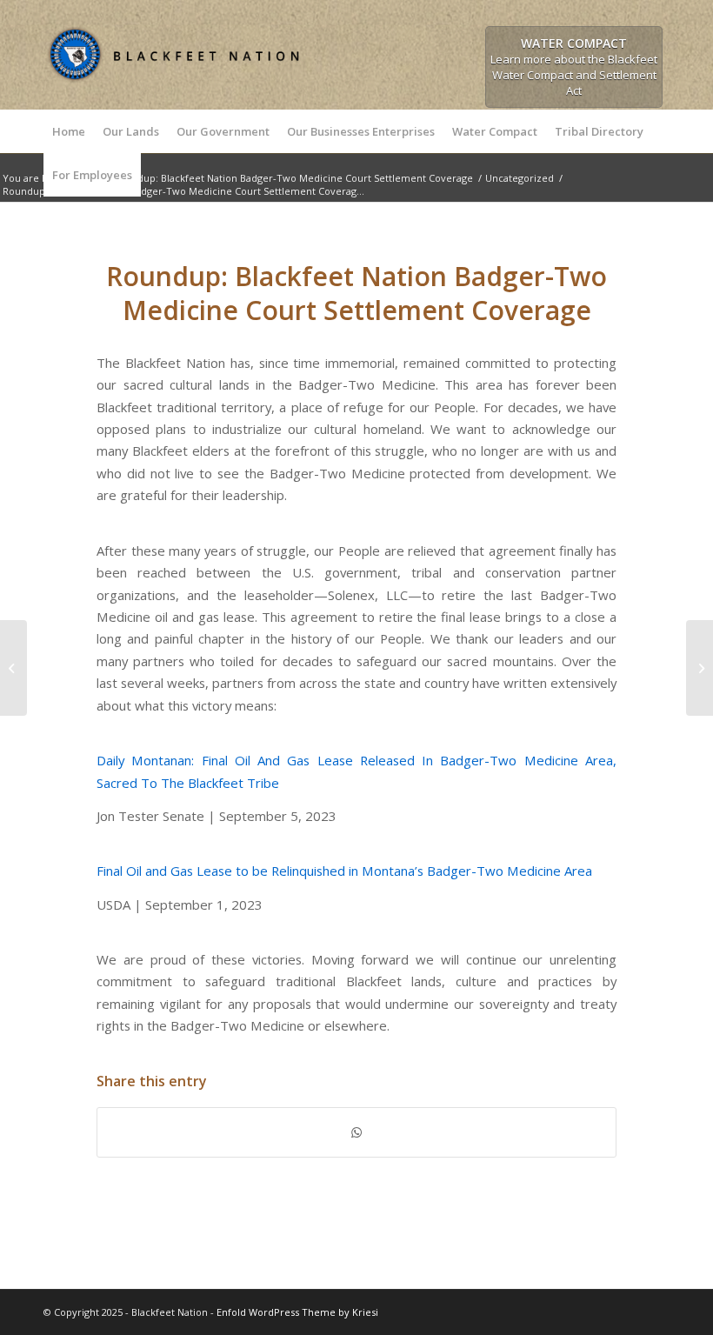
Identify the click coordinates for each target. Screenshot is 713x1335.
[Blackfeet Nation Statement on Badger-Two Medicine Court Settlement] (13, 668)
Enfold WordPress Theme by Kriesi (297, 1311)
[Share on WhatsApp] (356, 1132)
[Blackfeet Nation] (173, 88)
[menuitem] (68, 131)
